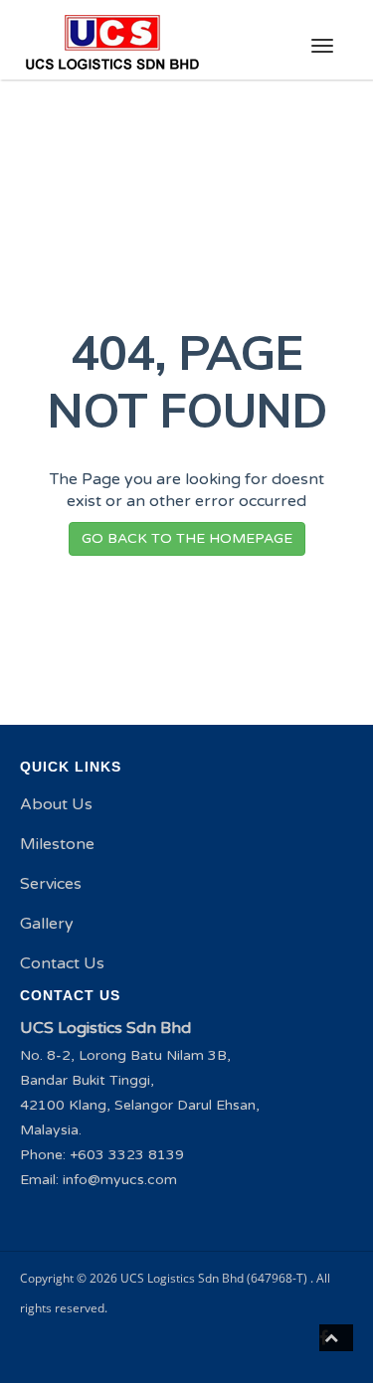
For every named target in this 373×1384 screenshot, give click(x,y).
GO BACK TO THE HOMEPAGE (187, 538)
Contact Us (62, 963)
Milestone (57, 844)
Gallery (47, 924)
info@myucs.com (120, 1179)
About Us (56, 804)
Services (51, 884)
